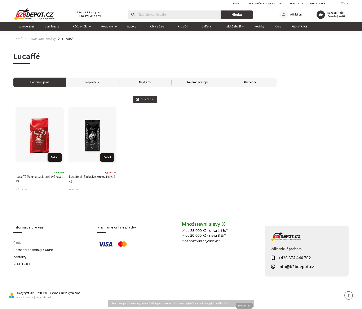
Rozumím (244, 305)
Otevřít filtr (147, 99)
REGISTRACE (317, 3)
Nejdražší (145, 82)
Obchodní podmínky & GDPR (265, 3)
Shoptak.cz (48, 297)
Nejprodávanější (197, 82)
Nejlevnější (92, 82)
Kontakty (296, 3)
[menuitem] (26, 26)
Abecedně (250, 82)
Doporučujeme (39, 82)
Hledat (236, 14)
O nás (235, 3)
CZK (343, 3)
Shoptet (30, 297)
